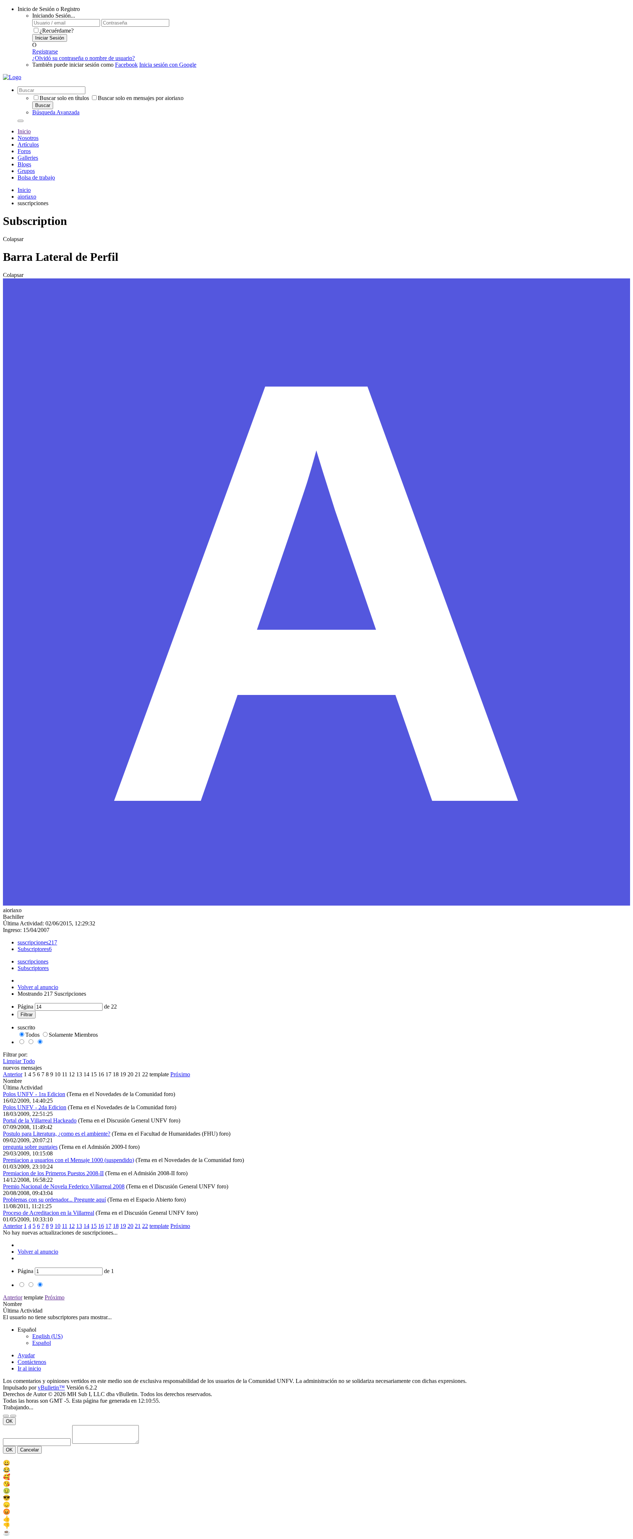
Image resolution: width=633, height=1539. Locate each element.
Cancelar (29, 1450)
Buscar (42, 105)
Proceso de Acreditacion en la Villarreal (48, 1213)
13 (79, 1074)
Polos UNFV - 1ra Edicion (34, 1094)
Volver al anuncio (38, 987)
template (159, 1074)
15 (94, 1074)
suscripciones (33, 942)
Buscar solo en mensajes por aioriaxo (141, 98)
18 (116, 1074)
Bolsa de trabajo (36, 177)
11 (64, 1074)
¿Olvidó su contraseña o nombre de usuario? (83, 58)
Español (41, 1343)
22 (145, 1074)
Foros (24, 151)
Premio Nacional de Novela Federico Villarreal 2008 (64, 1186)
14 (86, 1074)
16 (101, 1074)
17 (108, 1074)
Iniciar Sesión (49, 38)
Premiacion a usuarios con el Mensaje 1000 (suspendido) (68, 1160)
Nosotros (28, 138)
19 (123, 1074)
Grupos (26, 171)
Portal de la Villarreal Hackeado (40, 1120)
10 (57, 1074)
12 (72, 1074)
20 (130, 1074)
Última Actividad (22, 1087)
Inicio (24, 131)
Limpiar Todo (19, 1061)
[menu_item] (316, 1463)
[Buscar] (20, 121)
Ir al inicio (29, 1368)
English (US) (47, 1336)
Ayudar (26, 1355)
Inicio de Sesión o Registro (49, 9)
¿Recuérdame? (57, 30)
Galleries (28, 158)
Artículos (28, 144)
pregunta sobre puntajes (30, 1147)
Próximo (180, 1074)
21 (138, 1074)
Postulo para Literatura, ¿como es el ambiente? (56, 1134)
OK (9, 1421)
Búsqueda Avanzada (55, 112)
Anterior (12, 1074)
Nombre (12, 1081)
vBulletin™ (51, 1387)
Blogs (24, 164)
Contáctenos (32, 1362)
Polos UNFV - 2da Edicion (34, 1107)
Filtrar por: (15, 1054)
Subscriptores (33, 949)
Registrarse (45, 51)
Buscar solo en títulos (64, 98)
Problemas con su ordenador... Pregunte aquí (54, 1199)
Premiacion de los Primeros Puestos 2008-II (53, 1173)
